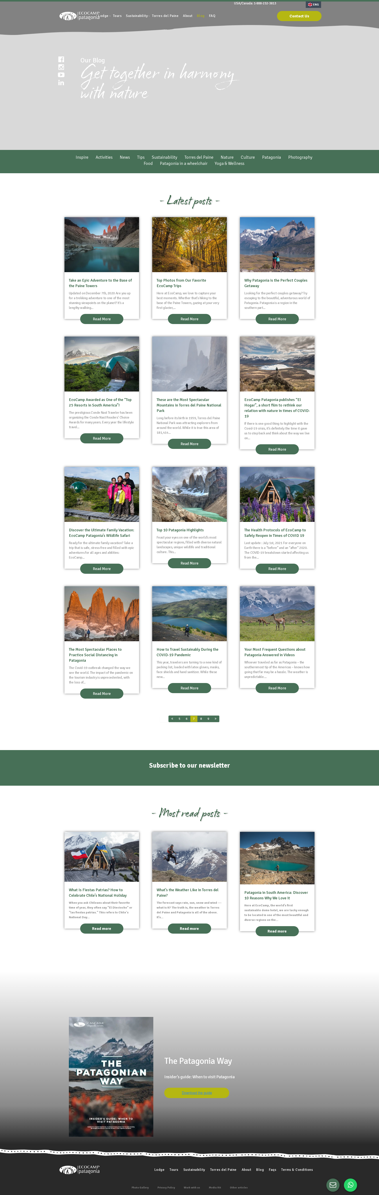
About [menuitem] (188, 16)
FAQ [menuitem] (212, 16)
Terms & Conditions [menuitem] (297, 1170)
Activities (104, 157)
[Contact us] (333, 1185)
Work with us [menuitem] (192, 1187)
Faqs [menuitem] (272, 1170)
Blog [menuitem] (201, 16)
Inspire (82, 157)
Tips (141, 157)
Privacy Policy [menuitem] (166, 1187)
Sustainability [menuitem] (137, 16)
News (125, 157)
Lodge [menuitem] (103, 16)
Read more (101, 928)
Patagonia (271, 157)
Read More (102, 319)
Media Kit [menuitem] (215, 1187)
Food (148, 163)
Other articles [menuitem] (239, 1187)
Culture (248, 157)
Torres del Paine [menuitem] (165, 16)
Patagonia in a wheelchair (183, 163)
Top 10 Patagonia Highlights (180, 530)
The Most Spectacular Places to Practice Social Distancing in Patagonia (95, 655)
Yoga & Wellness (229, 163)
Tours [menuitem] (117, 16)
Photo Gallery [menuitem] (140, 1187)
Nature (227, 157)
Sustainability (164, 157)
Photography (300, 157)
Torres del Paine (198, 157)
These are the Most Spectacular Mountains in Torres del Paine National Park (189, 405)
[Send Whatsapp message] (350, 1185)
